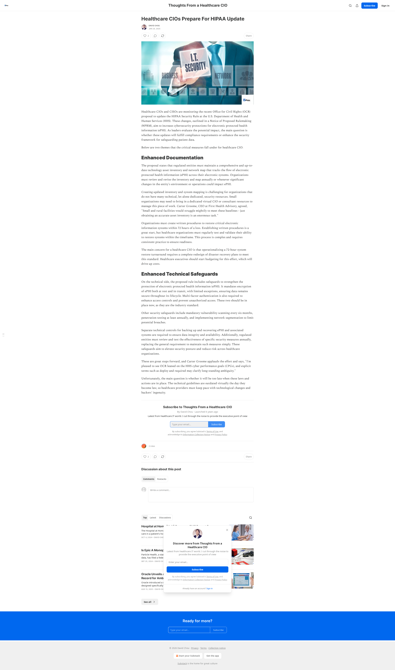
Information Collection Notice (196, 579)
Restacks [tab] (161, 479)
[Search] (350, 5)
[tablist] (154, 479)
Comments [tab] (148, 479)
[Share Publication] (357, 5)
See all (147, 601)
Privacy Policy (221, 579)
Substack (182, 663)
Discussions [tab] (165, 517)
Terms (203, 648)
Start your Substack (189, 655)
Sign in (385, 5)
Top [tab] (145, 517)
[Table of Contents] (3, 335)
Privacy (194, 648)
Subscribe (369, 5)
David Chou (154, 26)
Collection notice (217, 648)
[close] (227, 529)
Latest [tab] (153, 517)
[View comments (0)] (155, 36)
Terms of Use (212, 576)
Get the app (212, 655)
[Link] (137, 157)
